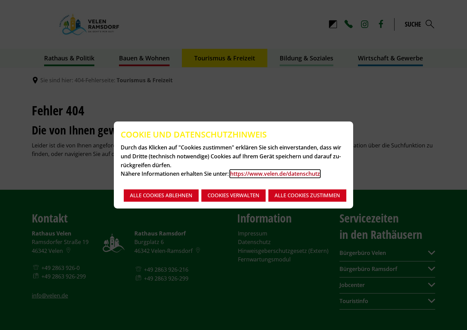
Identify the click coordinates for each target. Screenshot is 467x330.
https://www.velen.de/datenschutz (275, 173)
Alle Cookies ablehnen (161, 195)
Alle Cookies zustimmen (307, 195)
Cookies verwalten (233, 195)
